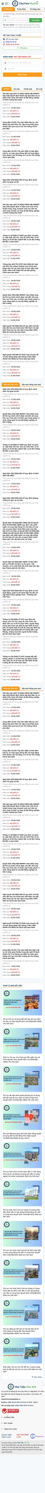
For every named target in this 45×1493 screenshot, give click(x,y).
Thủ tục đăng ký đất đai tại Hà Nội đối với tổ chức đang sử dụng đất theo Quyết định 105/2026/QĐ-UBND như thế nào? (20, 1331)
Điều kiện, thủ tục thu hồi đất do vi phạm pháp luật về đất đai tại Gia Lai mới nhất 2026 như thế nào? (22, 1369)
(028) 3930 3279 (21, 1405)
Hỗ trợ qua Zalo (11, 39)
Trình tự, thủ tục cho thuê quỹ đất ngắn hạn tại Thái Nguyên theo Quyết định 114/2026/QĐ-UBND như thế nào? (21, 1059)
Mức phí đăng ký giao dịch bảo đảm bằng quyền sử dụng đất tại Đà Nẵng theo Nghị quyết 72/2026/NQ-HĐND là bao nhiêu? (22, 1136)
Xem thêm (38, 1377)
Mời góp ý (23, 48)
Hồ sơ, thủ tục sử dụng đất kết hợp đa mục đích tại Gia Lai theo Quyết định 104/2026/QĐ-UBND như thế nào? (22, 1021)
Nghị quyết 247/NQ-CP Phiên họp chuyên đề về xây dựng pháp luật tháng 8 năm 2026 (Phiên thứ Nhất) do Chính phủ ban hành (20, 357)
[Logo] (11, 1387)
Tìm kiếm (36, 20)
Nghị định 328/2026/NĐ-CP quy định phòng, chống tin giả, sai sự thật (20, 499)
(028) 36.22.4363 (14, 1402)
